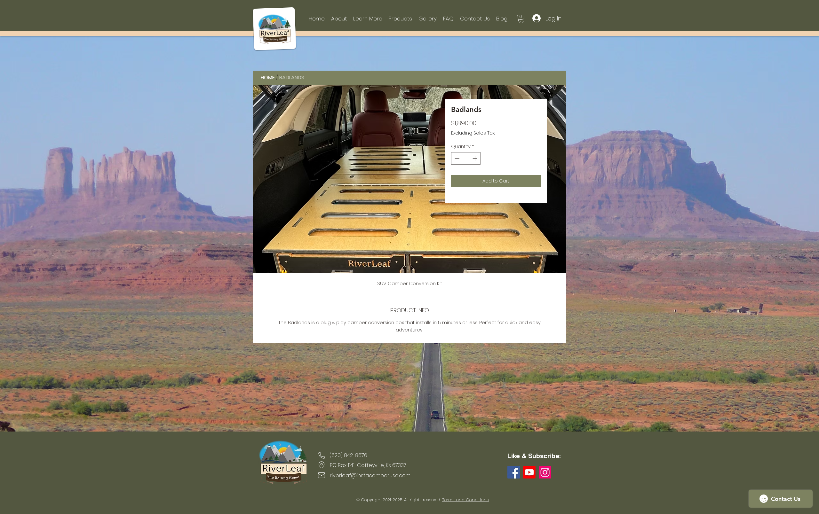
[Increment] (475, 158)
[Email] (321, 475)
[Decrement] (456, 158)
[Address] (321, 465)
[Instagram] (545, 472)
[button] (368, 18)
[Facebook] (513, 472)
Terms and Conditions (465, 500)
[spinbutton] (466, 158)
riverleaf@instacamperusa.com (370, 475)
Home (268, 77)
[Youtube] (529, 472)
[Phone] (321, 455)
